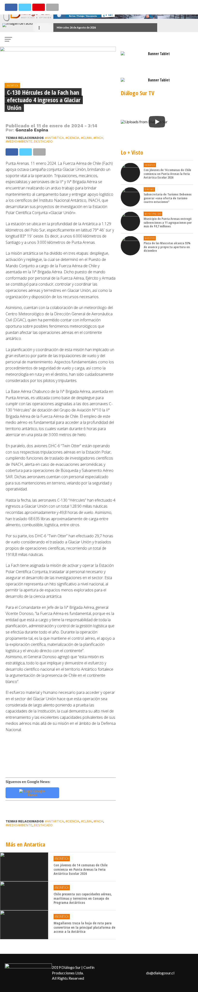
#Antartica (54, 138)
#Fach (98, 138)
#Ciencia (72, 138)
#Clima (86, 138)
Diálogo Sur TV (137, 93)
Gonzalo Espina (31, 130)
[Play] (157, 122)
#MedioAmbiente (19, 141)
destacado (43, 141)
